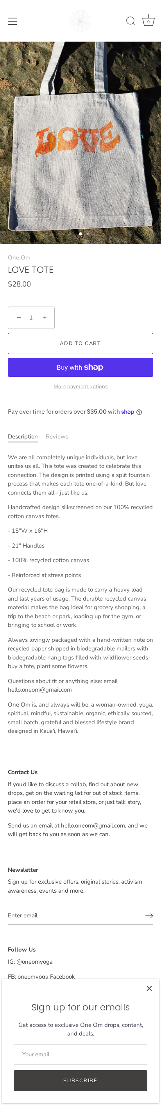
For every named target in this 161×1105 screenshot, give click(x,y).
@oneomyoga (34, 962)
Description (23, 436)
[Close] (149, 988)
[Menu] (12, 21)
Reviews (57, 436)
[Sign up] (149, 916)
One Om (19, 257)
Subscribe (80, 1080)
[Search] (131, 22)
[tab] (27, 436)
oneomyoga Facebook (46, 977)
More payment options (81, 386)
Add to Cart (80, 343)
